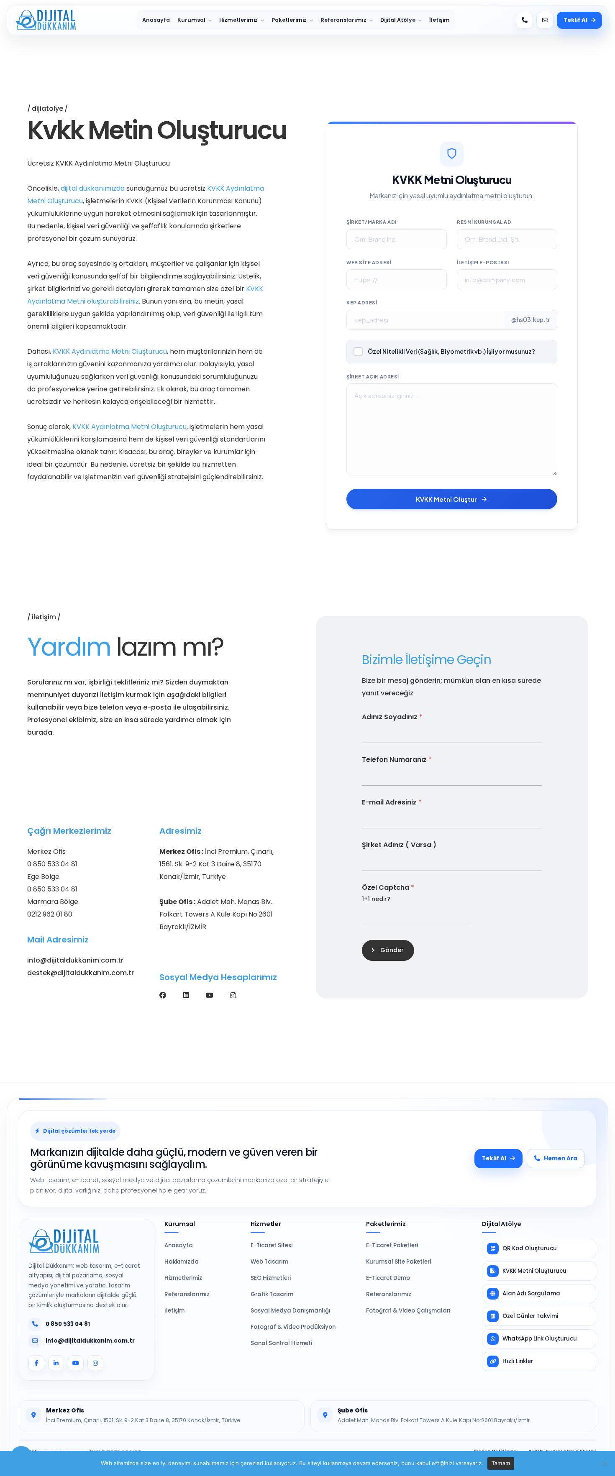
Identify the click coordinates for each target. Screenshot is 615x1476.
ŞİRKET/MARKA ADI (371, 222)
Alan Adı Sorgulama (531, 1293)
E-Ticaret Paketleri (392, 1245)
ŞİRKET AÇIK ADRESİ (372, 376)
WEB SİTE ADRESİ (368, 262)
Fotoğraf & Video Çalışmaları (408, 1311)
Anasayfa (156, 19)
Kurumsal (191, 19)
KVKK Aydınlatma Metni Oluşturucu (110, 351)
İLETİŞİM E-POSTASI (483, 262)
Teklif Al (575, 20)
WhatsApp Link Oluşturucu (539, 1339)
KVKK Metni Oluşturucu (534, 1271)
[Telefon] (524, 20)
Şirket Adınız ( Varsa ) (399, 844)
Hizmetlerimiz (238, 19)
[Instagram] (233, 995)
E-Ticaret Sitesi (271, 1245)
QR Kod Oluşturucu (529, 1248)
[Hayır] (604, 1463)
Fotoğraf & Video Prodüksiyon (293, 1327)
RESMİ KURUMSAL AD (484, 222)
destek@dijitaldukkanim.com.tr (80, 973)
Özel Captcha (388, 887)
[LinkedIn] (56, 1363)
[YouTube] (76, 1363)
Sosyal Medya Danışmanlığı (291, 1311)
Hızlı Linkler (517, 1361)
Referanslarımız (343, 19)
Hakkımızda (181, 1262)
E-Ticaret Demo (388, 1278)
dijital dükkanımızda (93, 188)
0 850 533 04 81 (68, 1324)
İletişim (439, 19)
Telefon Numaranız (397, 759)
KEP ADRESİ (361, 302)
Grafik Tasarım (272, 1294)
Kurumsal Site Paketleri (398, 1262)
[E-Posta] (545, 20)
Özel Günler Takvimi (530, 1316)
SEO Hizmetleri (271, 1278)
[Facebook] (162, 995)
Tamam (501, 1463)
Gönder (392, 950)
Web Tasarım (269, 1262)
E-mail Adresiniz (392, 801)
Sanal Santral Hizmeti (281, 1343)
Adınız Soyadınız (392, 716)
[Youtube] (209, 995)
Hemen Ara (560, 1158)
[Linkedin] (186, 995)
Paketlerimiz (289, 19)
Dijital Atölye (397, 19)
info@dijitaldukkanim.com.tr (75, 960)
